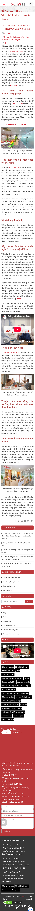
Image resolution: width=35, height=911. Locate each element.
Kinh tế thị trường (9, 625)
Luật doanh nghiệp (23, 682)
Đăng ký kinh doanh (22, 667)
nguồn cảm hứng (8, 719)
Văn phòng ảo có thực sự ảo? (15, 124)
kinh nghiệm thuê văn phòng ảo (19, 686)
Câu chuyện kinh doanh (23, 697)
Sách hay (6, 617)
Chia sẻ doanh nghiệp (10, 630)
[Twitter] (12, 906)
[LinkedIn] (25, 906)
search (29, 601)
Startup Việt (25, 693)
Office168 (13, 85)
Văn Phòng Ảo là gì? (10, 845)
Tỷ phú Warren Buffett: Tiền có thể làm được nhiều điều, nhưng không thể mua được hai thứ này (17, 535)
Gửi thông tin (6, 831)
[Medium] (17, 909)
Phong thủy (16, 671)
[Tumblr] (22, 906)
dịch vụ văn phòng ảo (15, 51)
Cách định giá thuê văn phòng (13, 875)
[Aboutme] (9, 906)
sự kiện (4, 686)
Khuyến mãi (6, 671)
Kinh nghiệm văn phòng (11, 634)
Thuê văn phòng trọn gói (11, 872)
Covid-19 (23, 704)
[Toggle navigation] (4, 4)
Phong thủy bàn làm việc (10, 704)
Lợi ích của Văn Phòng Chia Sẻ (14, 862)
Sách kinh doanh (8, 667)
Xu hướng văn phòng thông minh (13, 712)
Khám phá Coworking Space (12, 708)
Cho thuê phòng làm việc (11, 582)
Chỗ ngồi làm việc (9, 586)
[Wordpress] (19, 906)
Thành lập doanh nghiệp (11, 577)
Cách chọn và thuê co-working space (16, 865)
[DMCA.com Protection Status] (12, 902)
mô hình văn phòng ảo (12, 352)
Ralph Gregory (18, 716)
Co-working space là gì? (11, 858)
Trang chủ (9, 11)
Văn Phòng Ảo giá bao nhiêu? (13, 848)
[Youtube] (16, 906)
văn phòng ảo (14, 167)
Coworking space (8, 674)
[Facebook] (6, 906)
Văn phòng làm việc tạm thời (13, 878)
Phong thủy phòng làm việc (11, 701)
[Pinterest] (29, 906)
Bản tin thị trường (8, 697)
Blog (18, 11)
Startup (26, 678)
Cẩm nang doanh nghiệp (10, 693)
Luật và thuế (7, 621)
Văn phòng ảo (17, 104)
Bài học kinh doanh (8, 689)
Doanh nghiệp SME (9, 682)
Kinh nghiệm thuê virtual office (14, 37)
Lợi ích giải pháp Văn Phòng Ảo (14, 851)
